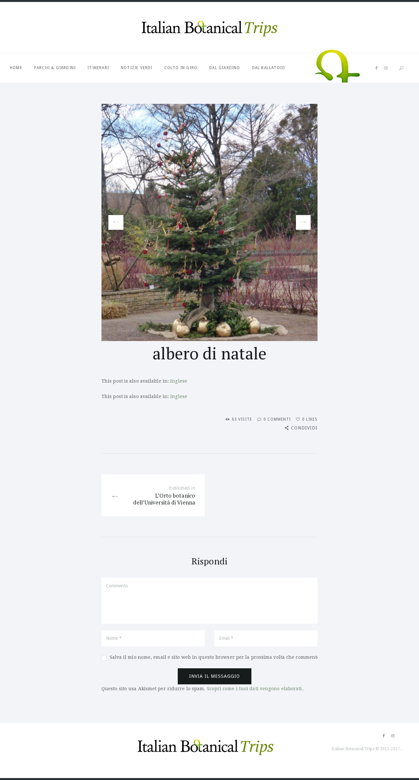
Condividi (304, 427)
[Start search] (401, 68)
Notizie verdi (137, 68)
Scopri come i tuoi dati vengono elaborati (254, 688)
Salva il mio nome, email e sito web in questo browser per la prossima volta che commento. (215, 657)
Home (16, 68)
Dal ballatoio (268, 68)
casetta (303, 222)
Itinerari (98, 68)
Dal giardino (224, 68)
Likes (310, 419)
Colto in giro (181, 68)
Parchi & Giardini (55, 68)
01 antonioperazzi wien (113, 222)
